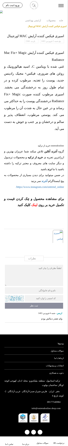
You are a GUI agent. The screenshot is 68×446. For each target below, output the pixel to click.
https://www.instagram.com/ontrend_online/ (40, 186)
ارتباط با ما (59, 358)
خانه (61, 20)
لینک (34, 205)
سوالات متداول (57, 351)
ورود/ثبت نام (12, 5)
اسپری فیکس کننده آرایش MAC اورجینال (47, 26)
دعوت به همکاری (56, 373)
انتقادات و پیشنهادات (55, 365)
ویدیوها (61, 343)
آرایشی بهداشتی (33, 20)
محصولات (51, 20)
